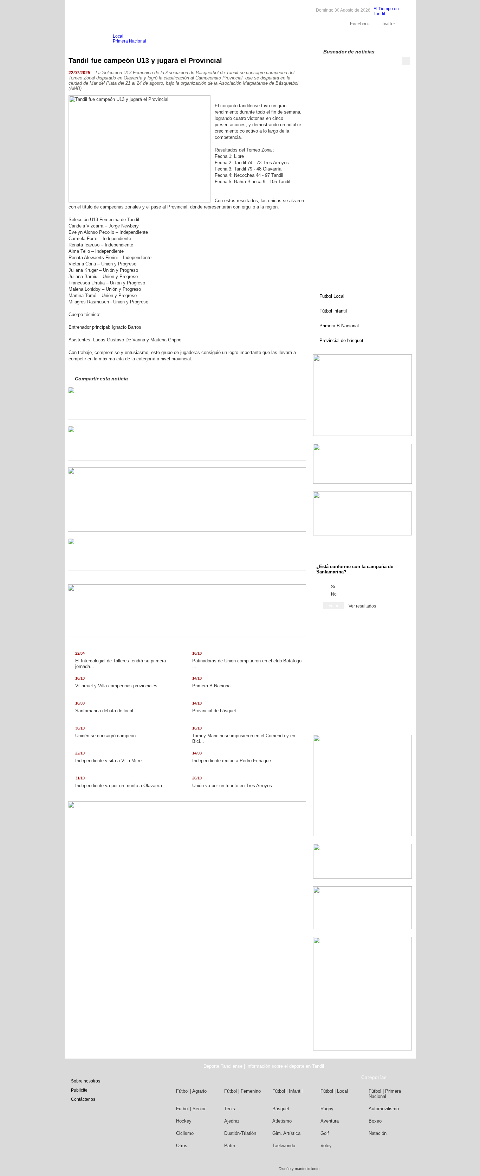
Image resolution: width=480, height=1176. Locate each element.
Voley (326, 1145)
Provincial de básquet (341, 340)
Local (118, 36)
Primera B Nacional (339, 325)
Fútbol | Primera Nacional (385, 1093)
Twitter (388, 23)
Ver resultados (362, 606)
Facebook (360, 23)
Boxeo (375, 1121)
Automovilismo (384, 1108)
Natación (378, 1133)
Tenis (229, 1108)
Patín (229, 1145)
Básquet (280, 1108)
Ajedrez (232, 1121)
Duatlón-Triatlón (240, 1133)
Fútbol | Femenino (242, 1091)
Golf (324, 1133)
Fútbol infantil (333, 311)
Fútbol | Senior (191, 1108)
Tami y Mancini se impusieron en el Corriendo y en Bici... (243, 735)
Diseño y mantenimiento (299, 1169)
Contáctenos (83, 1099)
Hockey (184, 1121)
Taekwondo (283, 1145)
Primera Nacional (129, 41)
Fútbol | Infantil (287, 1091)
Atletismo (282, 1121)
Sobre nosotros (335, 39)
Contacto (388, 39)
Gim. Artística (286, 1133)
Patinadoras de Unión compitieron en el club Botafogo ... (246, 660)
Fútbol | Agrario (191, 1091)
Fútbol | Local (334, 1091)
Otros (181, 1145)
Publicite (364, 39)
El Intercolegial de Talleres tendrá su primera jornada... (120, 660)
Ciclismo (185, 1133)
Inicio (82, 38)
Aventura (329, 1121)
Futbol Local (331, 296)
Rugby (326, 1108)
